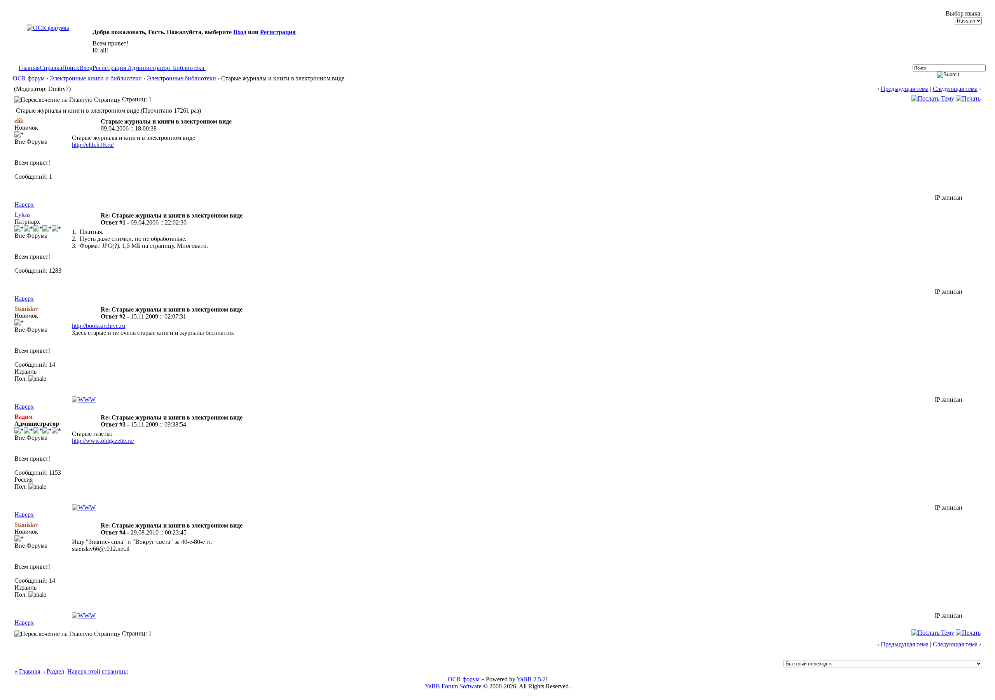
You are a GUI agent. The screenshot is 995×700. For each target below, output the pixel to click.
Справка (51, 67)
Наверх (24, 204)
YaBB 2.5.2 (531, 679)
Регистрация (278, 32)
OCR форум (29, 78)
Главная (29, 67)
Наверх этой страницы (97, 671)
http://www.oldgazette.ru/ (103, 440)
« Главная (27, 671)
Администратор (148, 67)
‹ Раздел (53, 671)
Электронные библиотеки (181, 78)
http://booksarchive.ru (98, 325)
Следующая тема (955, 88)
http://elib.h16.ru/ (93, 144)
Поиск (70, 67)
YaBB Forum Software (453, 686)
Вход (239, 32)
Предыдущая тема (905, 88)
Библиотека (188, 67)
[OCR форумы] (48, 27)
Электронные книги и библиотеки (96, 78)
